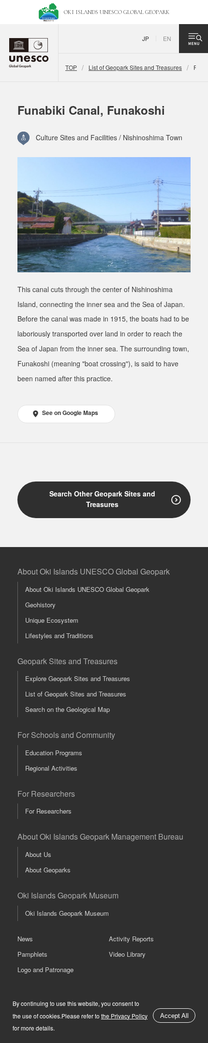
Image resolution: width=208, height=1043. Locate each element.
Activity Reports (131, 938)
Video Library (127, 954)
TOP (71, 67)
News (25, 938)
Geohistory (40, 604)
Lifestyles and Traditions (59, 635)
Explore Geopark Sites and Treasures (77, 678)
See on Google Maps (70, 412)
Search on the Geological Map (67, 709)
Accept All (174, 1015)
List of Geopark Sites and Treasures (135, 67)
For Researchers (48, 811)
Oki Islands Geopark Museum (67, 913)
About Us (38, 854)
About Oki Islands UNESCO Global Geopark (87, 589)
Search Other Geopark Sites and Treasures (102, 499)
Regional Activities (51, 768)
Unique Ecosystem (51, 620)
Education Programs (53, 752)
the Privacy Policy (124, 1016)
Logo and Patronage (45, 969)
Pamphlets (32, 954)
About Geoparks (48, 869)
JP (145, 38)
